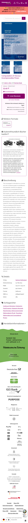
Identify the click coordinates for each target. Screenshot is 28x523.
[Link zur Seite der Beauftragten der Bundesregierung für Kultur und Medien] (14, 496)
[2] (18, 172)
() (19, 3)
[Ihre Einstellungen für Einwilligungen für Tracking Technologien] (25, 520)
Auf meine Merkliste (14, 99)
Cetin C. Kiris (7, 83)
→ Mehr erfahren (21, 11)
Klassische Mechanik (17, 308)
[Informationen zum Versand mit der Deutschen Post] (14, 370)
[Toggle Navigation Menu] (26, 3)
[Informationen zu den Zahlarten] (8, 427)
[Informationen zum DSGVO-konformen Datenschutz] (14, 459)
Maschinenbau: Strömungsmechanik (13, 310)
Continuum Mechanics (9, 306)
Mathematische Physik (9, 313)
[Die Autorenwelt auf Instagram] (14, 419)
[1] (17, 172)
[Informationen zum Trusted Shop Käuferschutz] (14, 467)
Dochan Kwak (18, 83)
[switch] (24, 516)
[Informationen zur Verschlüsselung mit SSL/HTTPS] (14, 452)
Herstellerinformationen (15, 323)
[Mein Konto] (14, 3)
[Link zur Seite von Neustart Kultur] (14, 488)
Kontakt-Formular (16, 481)
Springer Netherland (21, 280)
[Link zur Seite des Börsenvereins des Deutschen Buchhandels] (14, 498)
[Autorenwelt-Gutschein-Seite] (14, 383)
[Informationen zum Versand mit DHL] (14, 373)
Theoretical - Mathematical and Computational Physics (13, 315)
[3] (19, 172)
